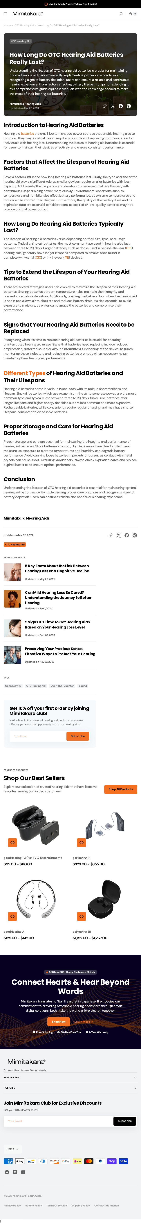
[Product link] (36, 833)
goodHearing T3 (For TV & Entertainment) (33, 858)
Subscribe (78, 736)
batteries (27, 133)
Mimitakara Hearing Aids (27, 1195)
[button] (5, 14)
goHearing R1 (82, 858)
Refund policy (33, 1205)
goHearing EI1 (82, 932)
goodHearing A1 (14, 932)
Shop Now (59, 1022)
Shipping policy (80, 1205)
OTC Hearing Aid (24, 25)
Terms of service (56, 1205)
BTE (129, 248)
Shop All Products (121, 789)
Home (7, 25)
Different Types (24, 373)
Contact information (106, 1205)
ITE (67, 257)
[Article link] (50, 574)
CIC (38, 257)
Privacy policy (12, 1205)
